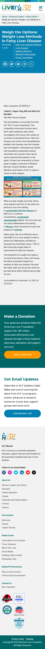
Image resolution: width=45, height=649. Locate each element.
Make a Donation (22, 354)
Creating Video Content (12, 555)
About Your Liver (9, 548)
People (5, 496)
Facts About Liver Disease (13, 540)
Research (6, 489)
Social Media (7, 551)
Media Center (8, 535)
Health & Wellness (24, 51)
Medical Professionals (26, 54)
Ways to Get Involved (11, 572)
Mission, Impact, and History (14, 485)
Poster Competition (24, 57)
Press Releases (9, 544)
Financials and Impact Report (14, 500)
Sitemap (29, 639)
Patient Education (9, 492)
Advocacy (6, 520)
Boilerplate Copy (9, 559)
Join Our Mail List (22, 413)
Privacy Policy (18, 639)
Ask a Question (8, 587)
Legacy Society (8, 527)
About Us (6, 480)
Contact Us (7, 583)
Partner (5, 524)
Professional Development (14, 575)
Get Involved (7, 515)
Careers (5, 507)
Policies (5, 503)
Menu (41, 10)
